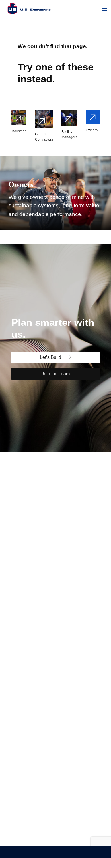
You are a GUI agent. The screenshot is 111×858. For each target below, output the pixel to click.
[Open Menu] (104, 9)
